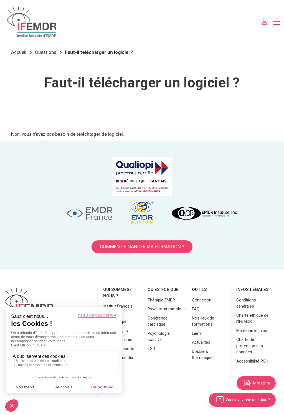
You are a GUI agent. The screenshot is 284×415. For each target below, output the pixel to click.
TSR (151, 348)
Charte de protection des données (249, 345)
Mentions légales (251, 330)
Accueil (18, 52)
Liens (197, 333)
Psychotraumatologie (167, 308)
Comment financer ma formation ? (142, 246)
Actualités (201, 342)
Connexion (201, 300)
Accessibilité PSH (252, 361)
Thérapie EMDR (161, 300)
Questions (45, 52)
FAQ (195, 308)
